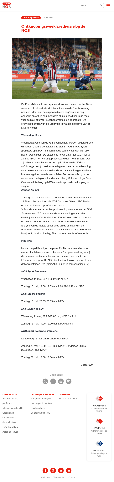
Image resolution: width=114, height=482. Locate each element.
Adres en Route (10, 431)
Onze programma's (31, 17)
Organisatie (8, 412)
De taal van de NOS (40, 412)
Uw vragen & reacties (41, 403)
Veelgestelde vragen (41, 398)
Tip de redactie (38, 408)
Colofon (72, 477)
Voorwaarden (59, 477)
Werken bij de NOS (68, 398)
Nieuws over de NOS (13, 408)
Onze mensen (9, 417)
